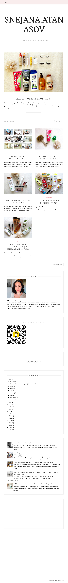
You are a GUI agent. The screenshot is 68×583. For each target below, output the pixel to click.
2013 (10, 430)
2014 (10, 427)
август (12, 381)
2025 (10, 402)
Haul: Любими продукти (33, 98)
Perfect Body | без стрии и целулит (49, 158)
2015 (10, 425)
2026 (10, 379)
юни (11, 388)
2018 (10, 418)
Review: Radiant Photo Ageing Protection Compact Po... (26, 384)
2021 (10, 411)
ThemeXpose (60, 580)
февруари (13, 397)
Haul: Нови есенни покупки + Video (49, 202)
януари (12, 400)
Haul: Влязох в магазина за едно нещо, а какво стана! (18, 247)
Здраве (33, 95)
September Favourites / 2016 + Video (18, 201)
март (11, 395)
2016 (10, 423)
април (12, 393)
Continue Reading (33, 113)
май (11, 390)
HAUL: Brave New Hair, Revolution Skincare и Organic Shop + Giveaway (35, 484)
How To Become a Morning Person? (24, 443)
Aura (18, 153)
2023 (10, 407)
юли (11, 386)
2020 (10, 413)
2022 (10, 409)
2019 (10, 416)
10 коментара (10, 121)
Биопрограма (49, 197)
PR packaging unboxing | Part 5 (18, 158)
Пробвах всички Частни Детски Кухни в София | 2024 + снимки (33, 462)
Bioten (18, 197)
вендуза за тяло (49, 153)
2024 (10, 404)
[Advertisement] (16, 513)
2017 (10, 420)
